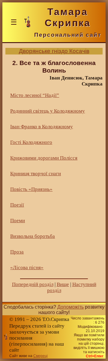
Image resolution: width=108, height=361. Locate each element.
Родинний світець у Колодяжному (47, 111)
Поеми (17, 220)
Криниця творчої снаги (35, 173)
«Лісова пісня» (27, 267)
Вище (63, 284)
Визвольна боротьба (32, 236)
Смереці (40, 356)
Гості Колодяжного (31, 142)
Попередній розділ (32, 284)
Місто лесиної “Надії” (34, 95)
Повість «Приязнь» (31, 189)
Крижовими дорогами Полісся (43, 158)
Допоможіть (70, 307)
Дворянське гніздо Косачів (54, 51)
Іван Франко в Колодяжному (41, 126)
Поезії (17, 205)
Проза (17, 252)
